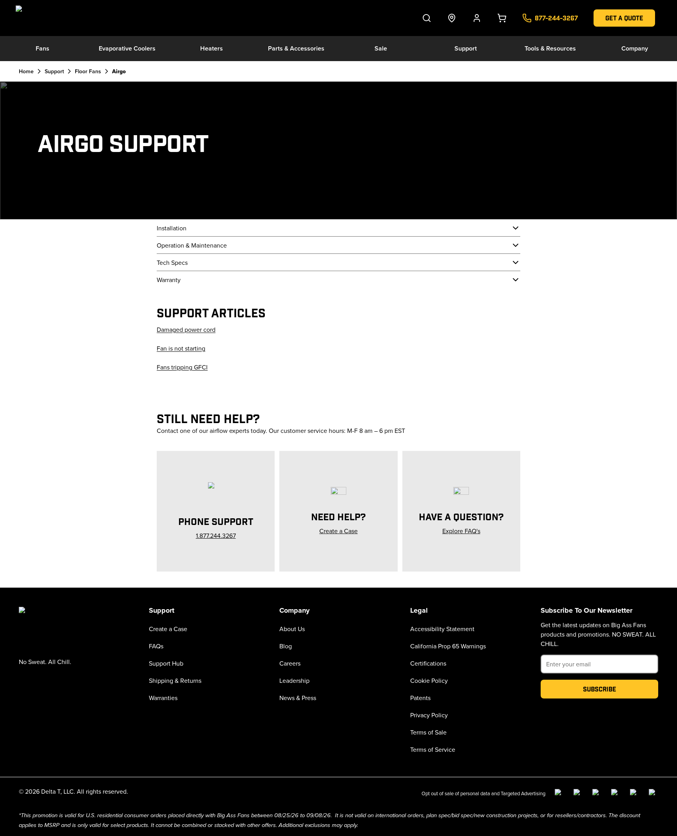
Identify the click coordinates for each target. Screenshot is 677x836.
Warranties (163, 697)
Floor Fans (88, 71)
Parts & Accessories (296, 48)
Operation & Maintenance (192, 245)
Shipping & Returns (175, 680)
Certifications (428, 663)
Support (465, 48)
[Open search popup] (426, 18)
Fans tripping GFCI (182, 367)
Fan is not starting (181, 348)
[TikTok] (634, 793)
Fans (42, 48)
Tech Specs (172, 262)
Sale (381, 48)
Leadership (294, 680)
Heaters (211, 48)
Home (26, 71)
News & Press (297, 697)
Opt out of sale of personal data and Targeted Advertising (483, 793)
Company (634, 48)
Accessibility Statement (442, 628)
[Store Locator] (451, 18)
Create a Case (168, 628)
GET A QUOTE (624, 18)
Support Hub (166, 663)
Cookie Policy (429, 680)
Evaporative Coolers (127, 48)
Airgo (119, 71)
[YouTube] (616, 793)
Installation (171, 228)
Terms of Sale (428, 732)
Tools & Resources (550, 48)
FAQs (156, 646)
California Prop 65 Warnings (448, 646)
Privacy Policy (429, 715)
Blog (285, 646)
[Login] (476, 18)
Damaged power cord (186, 329)
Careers (289, 663)
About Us (292, 628)
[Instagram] (578, 793)
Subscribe (599, 689)
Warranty (169, 279)
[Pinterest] (653, 793)
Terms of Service (432, 749)
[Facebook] (559, 793)
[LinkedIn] (597, 793)
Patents (420, 697)
